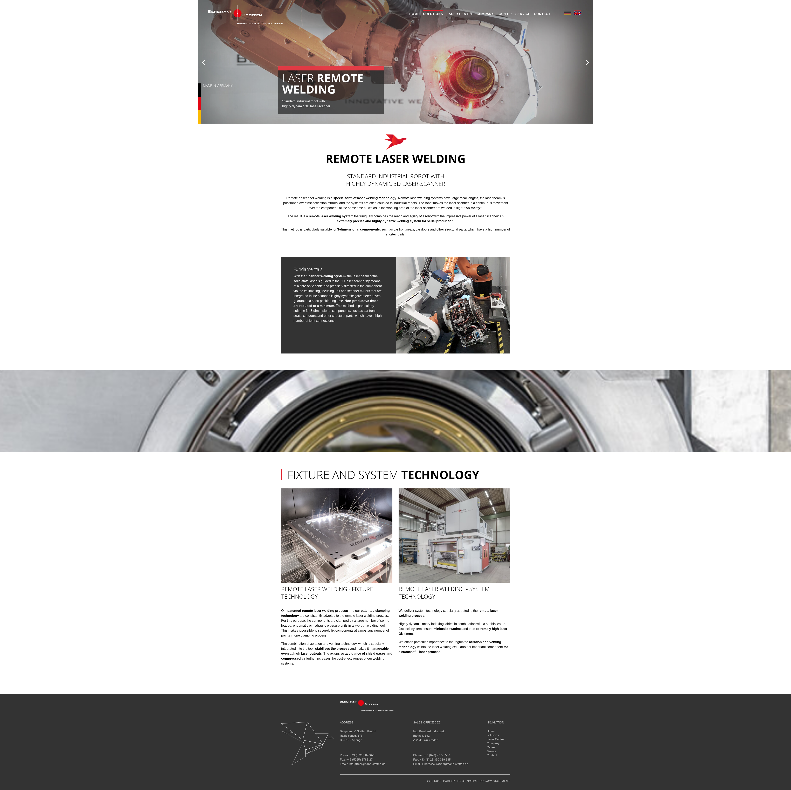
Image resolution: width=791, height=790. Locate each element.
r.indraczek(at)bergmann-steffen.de (445, 763)
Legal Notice (467, 781)
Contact (542, 14)
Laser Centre (460, 14)
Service (522, 14)
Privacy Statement (495, 781)
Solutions (433, 14)
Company (485, 14)
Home (414, 14)
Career (504, 14)
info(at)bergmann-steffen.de (367, 763)
